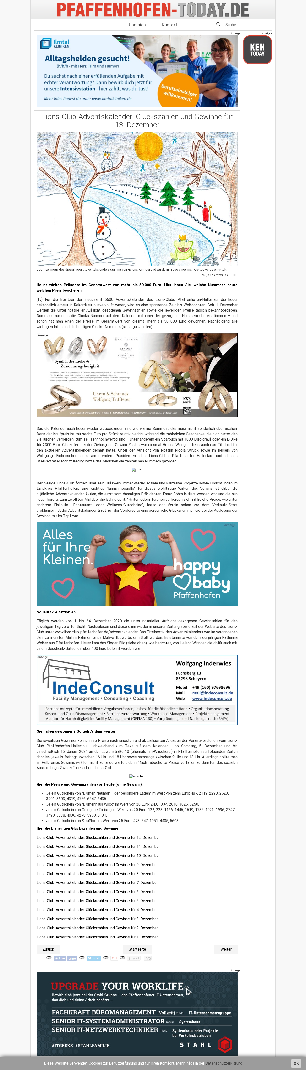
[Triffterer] (137, 374)
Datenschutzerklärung (223, 1063)
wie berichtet (160, 643)
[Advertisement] (257, 139)
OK (296, 1063)
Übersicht (138, 24)
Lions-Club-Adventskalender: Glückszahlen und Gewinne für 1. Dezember (97, 937)
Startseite (137, 949)
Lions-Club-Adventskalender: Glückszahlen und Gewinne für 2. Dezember (97, 928)
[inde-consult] (137, 690)
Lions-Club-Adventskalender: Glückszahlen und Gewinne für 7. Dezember (97, 882)
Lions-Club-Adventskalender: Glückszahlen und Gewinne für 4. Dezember (97, 910)
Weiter (226, 949)
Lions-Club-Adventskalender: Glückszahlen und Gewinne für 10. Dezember (98, 855)
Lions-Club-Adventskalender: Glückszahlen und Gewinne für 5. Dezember (97, 900)
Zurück (48, 949)
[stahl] (137, 1014)
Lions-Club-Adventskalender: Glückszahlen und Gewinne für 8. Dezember (97, 873)
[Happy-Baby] (137, 563)
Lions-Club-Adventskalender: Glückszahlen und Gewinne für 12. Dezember (98, 837)
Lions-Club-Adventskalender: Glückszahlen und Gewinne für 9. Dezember (97, 864)
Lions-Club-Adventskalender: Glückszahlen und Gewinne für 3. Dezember (97, 919)
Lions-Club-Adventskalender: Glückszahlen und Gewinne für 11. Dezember (98, 846)
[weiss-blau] (137, 776)
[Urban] (137, 469)
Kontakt (169, 24)
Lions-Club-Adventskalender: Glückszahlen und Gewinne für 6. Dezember (97, 891)
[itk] (137, 70)
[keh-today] (257, 49)
